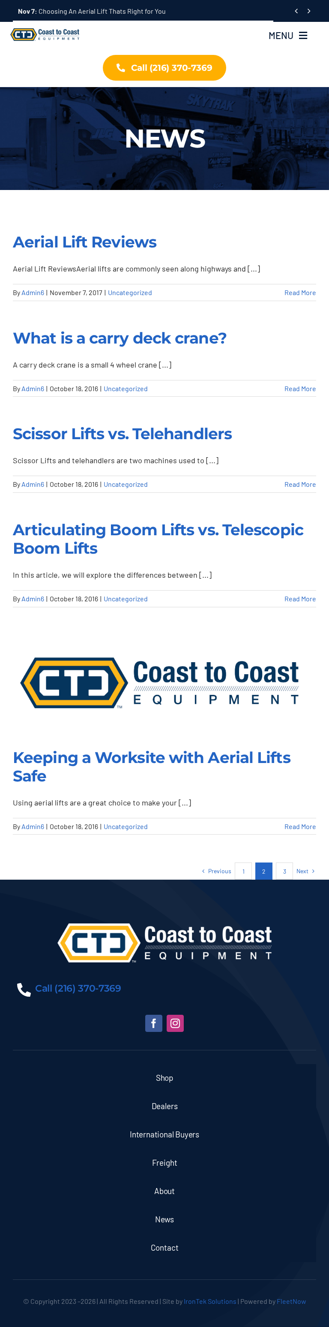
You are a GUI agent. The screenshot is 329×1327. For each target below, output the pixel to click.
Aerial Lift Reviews (84, 241)
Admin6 (32, 292)
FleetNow (291, 1301)
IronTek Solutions (210, 1301)
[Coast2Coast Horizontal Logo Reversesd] (164, 927)
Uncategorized (130, 292)
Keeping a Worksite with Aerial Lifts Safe (151, 766)
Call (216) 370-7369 (78, 988)
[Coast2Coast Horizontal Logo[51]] (46, 26)
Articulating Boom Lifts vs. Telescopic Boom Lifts (158, 539)
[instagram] (175, 1023)
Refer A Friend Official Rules (70, 11)
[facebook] (153, 1023)
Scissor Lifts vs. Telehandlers (122, 433)
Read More (300, 292)
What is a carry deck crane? (120, 338)
